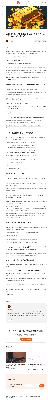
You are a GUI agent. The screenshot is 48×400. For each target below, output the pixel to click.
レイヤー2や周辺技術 (10, 368)
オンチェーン (41, 369)
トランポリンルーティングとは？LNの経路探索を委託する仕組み (15, 365)
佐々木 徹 (10, 309)
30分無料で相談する (26, 339)
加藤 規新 (29, 369)
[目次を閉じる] (7, 47)
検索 (42, 2)
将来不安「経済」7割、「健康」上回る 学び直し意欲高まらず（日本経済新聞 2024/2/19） (26, 67)
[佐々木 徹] (9, 306)
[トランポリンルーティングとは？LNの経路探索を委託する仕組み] (16, 357)
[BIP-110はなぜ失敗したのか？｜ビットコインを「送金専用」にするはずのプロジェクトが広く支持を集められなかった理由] (37, 357)
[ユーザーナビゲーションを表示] (45, 2)
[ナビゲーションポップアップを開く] (2, 2)
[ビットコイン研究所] (24, 2)
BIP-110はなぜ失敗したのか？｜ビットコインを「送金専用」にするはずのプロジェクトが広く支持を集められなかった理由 (37, 366)
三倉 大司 (8, 367)
